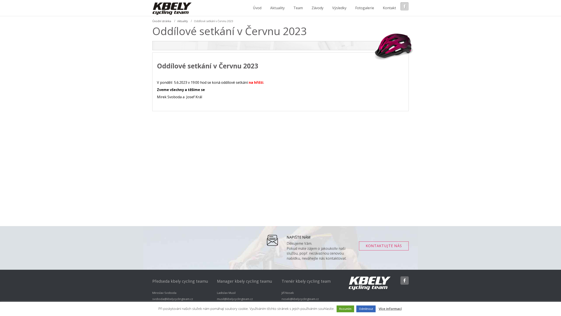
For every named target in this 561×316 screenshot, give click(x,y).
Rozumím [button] (345, 309)
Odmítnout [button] (366, 309)
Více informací (390, 308)
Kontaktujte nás (384, 245)
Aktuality (182, 21)
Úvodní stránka (161, 21)
